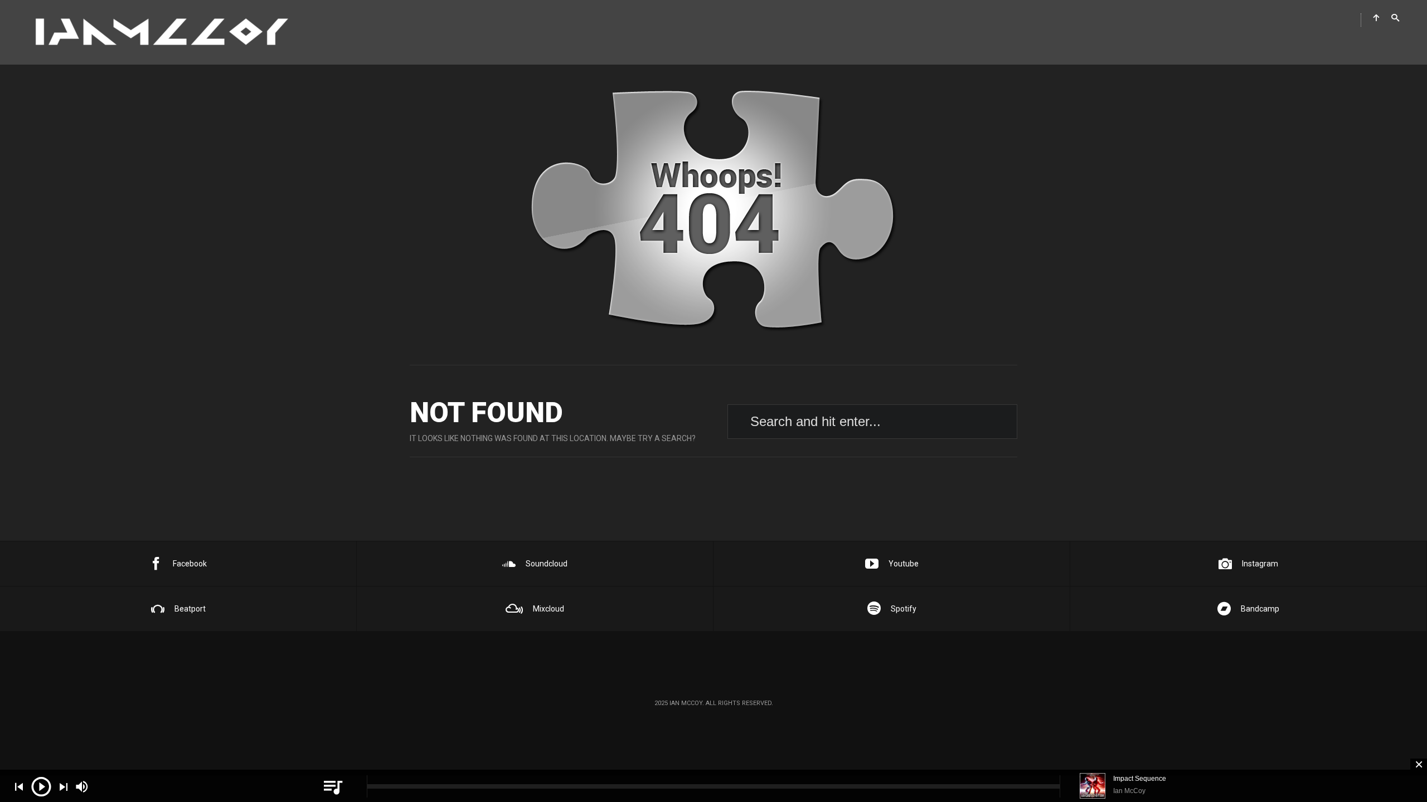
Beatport (190, 608)
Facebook (190, 563)
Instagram (1260, 563)
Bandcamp (1260, 608)
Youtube (904, 563)
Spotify (903, 608)
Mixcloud (548, 608)
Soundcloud (546, 563)
